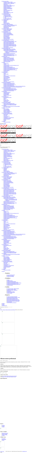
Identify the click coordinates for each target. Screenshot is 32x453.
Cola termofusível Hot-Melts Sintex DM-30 (10, 407)
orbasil (9, 376)
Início (1, 309)
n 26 (5, 376)
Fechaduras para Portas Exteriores (11, 281)
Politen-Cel (5, 399)
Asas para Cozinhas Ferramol (11, 292)
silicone (15, 376)
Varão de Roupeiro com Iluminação (11, 302)
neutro (7, 376)
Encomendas (3, 438)
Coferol (5, 123)
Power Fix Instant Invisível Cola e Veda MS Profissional (12, 411)
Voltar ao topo (2, 451)
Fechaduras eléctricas (10, 280)
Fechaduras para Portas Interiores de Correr (12, 283)
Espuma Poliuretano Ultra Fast (8, 403)
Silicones (14, 309)
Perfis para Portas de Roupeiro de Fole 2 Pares (13, 299)
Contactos (3, 435)
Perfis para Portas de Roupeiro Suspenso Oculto (13, 300)
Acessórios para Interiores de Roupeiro (12, 296)
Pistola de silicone (6, 391)
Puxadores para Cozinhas (10, 275)
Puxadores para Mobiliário (10, 276)
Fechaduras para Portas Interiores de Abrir (12, 282)
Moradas (3, 440)
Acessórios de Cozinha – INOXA (11, 289)
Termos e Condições (4, 434)
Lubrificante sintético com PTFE (8, 387)
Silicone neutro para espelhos (8, 383)
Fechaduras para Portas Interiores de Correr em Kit (13, 284)
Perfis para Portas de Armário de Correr (12, 298)
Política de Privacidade (5, 433)
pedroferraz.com (24, 451)
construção (3, 376)
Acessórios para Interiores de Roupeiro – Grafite (13, 297)
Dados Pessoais (4, 439)
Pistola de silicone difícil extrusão (8, 395)
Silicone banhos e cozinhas (7, 419)
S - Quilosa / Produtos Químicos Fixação (7, 309)
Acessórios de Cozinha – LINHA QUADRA (13, 288)
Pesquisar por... (2, 143)
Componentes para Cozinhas (11, 291)
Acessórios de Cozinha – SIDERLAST (12, 290)
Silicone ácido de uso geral (7, 415)
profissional (12, 376)
